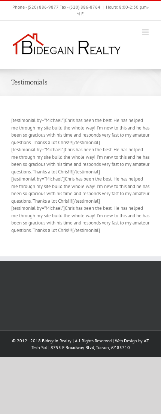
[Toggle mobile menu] (146, 32)
